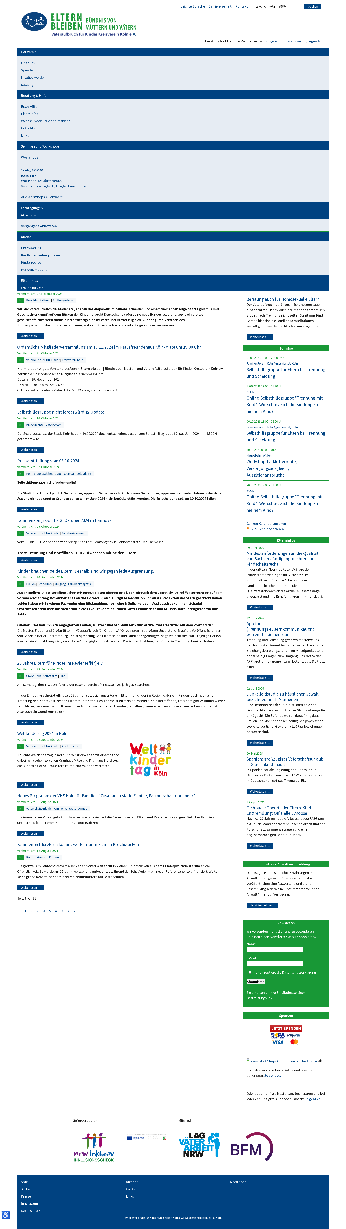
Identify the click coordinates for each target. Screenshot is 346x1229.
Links (130, 1196)
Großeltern (45, 584)
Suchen (313, 6)
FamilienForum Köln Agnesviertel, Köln (272, 364)
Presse (26, 1196)
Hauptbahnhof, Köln (260, 455)
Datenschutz (30, 1210)
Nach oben (238, 1182)
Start (25, 1182)
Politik (31, 474)
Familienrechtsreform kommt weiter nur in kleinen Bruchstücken (78, 844)
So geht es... (273, 1075)
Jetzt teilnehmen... (262, 905)
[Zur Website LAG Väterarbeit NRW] (199, 1147)
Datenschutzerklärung (299, 972)
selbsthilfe (84, 474)
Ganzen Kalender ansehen (266, 523)
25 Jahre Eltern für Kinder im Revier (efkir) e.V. (60, 663)
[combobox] (278, 6)
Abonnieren (256, 981)
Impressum (29, 1203)
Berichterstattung (38, 300)
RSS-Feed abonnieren (267, 529)
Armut (82, 809)
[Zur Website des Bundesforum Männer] (252, 1147)
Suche (25, 1189)
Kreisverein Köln (72, 360)
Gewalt (42, 857)
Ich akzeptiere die (285, 972)
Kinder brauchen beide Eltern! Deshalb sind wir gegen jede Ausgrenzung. (85, 571)
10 (81, 911)
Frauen (31, 584)
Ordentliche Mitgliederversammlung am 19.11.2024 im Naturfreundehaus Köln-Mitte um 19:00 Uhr (109, 347)
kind (62, 676)
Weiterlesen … (30, 336)
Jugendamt (316, 41)
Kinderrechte (35, 425)
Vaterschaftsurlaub (39, 809)
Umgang (60, 584)
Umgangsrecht (294, 41)
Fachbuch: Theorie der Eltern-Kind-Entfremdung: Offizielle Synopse (280, 810)
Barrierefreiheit (220, 6)
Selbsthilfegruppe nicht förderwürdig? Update (60, 412)
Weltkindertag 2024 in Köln (42, 733)
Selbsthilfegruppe (49, 474)
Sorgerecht (273, 41)
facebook (133, 1182)
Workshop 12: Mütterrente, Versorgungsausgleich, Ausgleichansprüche (272, 468)
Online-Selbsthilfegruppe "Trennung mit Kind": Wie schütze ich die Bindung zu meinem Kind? (285, 404)
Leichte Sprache (193, 6)
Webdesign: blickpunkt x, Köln (203, 1217)
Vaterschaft (53, 425)
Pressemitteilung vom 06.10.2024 (48, 461)
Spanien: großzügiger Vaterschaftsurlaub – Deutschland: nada (285, 761)
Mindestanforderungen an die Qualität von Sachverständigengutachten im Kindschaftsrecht (282, 558)
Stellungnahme (63, 300)
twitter (131, 1189)
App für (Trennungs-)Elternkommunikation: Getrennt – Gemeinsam (280, 629)
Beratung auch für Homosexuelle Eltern (283, 299)
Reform (54, 857)
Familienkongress (73, 533)
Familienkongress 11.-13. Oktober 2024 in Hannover (65, 520)
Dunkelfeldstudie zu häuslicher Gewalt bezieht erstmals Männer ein (283, 696)
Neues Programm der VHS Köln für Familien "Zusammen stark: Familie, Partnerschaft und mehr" (106, 796)
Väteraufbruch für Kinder (43, 360)
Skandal (69, 474)
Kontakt (241, 6)
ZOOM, (251, 392)
